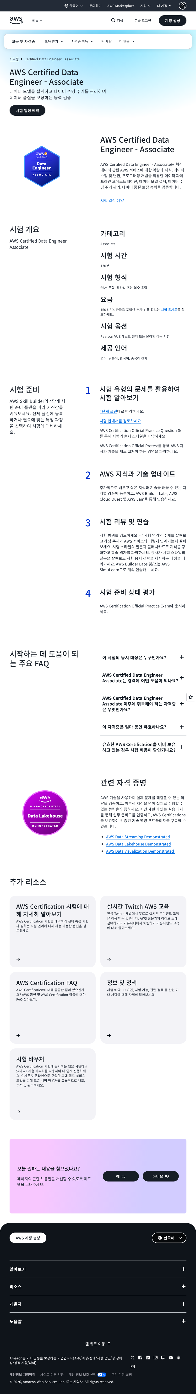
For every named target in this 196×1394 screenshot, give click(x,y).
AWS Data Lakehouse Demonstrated (138, 844)
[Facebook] (140, 1358)
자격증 (14, 59)
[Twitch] (163, 1358)
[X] (133, 1358)
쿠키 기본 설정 (121, 1374)
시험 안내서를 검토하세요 (120, 421)
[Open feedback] (190, 697)
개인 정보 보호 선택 (82, 1374)
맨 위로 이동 (95, 1343)
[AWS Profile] (182, 6)
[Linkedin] (148, 1358)
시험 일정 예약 (112, 200)
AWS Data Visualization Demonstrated (140, 851)
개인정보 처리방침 (22, 1374)
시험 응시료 (169, 309)
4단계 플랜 (108, 411)
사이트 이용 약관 (52, 1374)
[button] (172, 20)
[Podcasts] (178, 1358)
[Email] (133, 1367)
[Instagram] (156, 1358)
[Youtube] (171, 1358)
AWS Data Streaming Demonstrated (138, 837)
